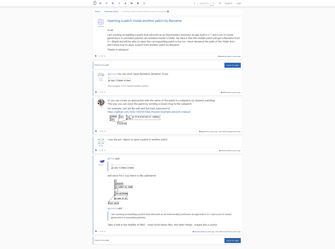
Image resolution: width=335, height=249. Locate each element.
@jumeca (112, 74)
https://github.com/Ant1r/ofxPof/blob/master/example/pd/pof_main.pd (149, 111)
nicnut (101, 146)
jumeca (101, 26)
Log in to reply (232, 65)
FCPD (123, 86)
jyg (101, 107)
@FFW (111, 159)
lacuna (101, 165)
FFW (101, 80)
